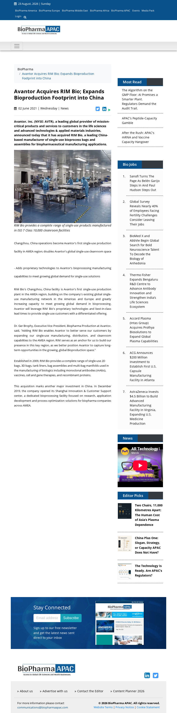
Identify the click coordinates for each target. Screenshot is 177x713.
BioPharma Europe (49, 10)
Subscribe (71, 618)
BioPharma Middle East (75, 10)
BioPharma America (26, 10)
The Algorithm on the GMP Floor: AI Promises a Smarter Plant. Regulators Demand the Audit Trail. (140, 98)
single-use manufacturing (53, 335)
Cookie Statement (148, 707)
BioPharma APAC (120, 10)
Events (136, 10)
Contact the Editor (90, 691)
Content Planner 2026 (128, 691)
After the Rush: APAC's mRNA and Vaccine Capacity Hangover (138, 136)
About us (26, 691)
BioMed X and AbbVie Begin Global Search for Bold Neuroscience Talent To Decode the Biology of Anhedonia (144, 249)
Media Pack (148, 10)
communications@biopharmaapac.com (42, 707)
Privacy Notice (124, 707)
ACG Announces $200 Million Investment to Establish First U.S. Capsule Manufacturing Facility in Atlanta (143, 366)
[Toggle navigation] (17, 46)
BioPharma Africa (99, 10)
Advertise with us (55, 691)
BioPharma (25, 69)
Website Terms (103, 707)
